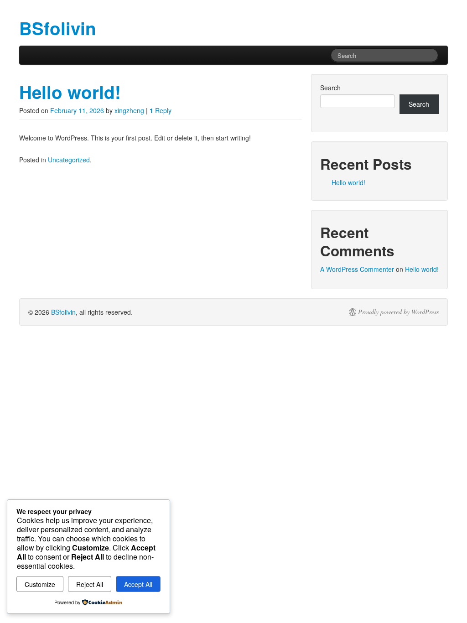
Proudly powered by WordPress (398, 312)
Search (330, 87)
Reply (160, 110)
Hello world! (70, 91)
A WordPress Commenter (357, 269)
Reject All (89, 584)
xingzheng (129, 110)
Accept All (138, 584)
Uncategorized (69, 159)
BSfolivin (63, 312)
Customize (40, 584)
